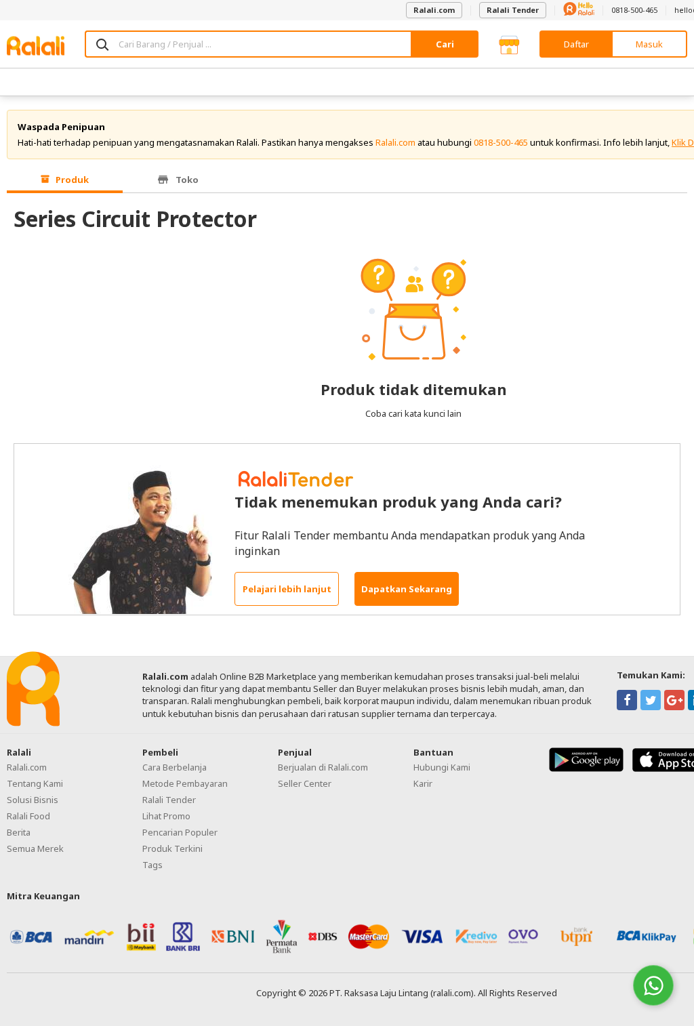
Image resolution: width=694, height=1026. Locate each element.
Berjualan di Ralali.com (323, 767)
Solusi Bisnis (32, 800)
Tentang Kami (35, 783)
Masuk (649, 44)
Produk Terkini (172, 848)
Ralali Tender (513, 10)
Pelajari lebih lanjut (287, 589)
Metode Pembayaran (185, 783)
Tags (152, 865)
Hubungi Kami (441, 767)
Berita (18, 832)
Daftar (576, 44)
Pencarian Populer (180, 832)
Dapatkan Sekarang (406, 589)
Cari (445, 44)
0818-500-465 (634, 10)
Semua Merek (35, 848)
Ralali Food (28, 816)
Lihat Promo (166, 816)
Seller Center (304, 783)
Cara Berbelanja (174, 767)
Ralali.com (434, 10)
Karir (422, 783)
